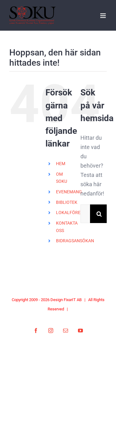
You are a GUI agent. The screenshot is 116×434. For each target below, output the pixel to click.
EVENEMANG (69, 191)
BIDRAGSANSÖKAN (75, 240)
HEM (60, 163)
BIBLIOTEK (66, 202)
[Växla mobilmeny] (103, 15)
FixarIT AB (73, 299)
